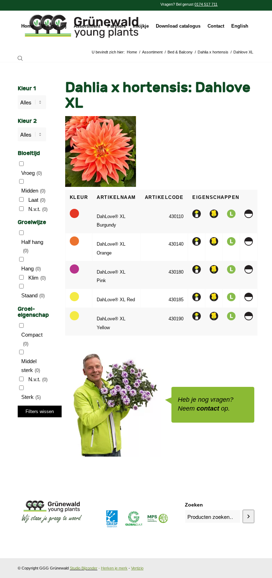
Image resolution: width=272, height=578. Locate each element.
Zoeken (194, 505)
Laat (36, 200)
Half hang (32, 246)
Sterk (31, 397)
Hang (31, 268)
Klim (37, 278)
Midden (33, 191)
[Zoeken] (248, 516)
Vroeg (31, 173)
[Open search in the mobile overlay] (20, 58)
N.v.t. (37, 209)
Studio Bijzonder (83, 568)
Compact (31, 339)
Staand (33, 295)
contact (208, 408)
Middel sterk (30, 365)
